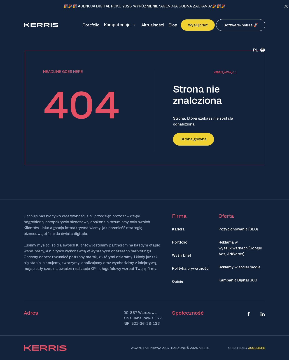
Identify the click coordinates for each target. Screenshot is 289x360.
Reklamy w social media (240, 267)
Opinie (177, 281)
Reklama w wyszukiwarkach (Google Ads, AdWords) (240, 248)
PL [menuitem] (255, 50)
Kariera (178, 229)
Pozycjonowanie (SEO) (238, 229)
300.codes (256, 348)
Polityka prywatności (190, 268)
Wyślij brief (181, 255)
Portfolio (179, 242)
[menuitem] (257, 50)
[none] (257, 50)
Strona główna (193, 139)
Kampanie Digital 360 (238, 280)
